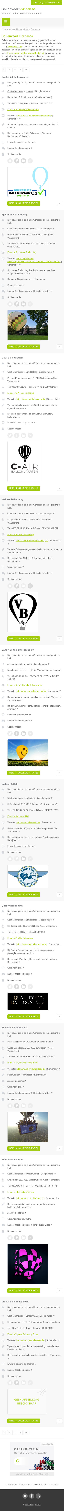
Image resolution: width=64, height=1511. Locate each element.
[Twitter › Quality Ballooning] (10, 986)
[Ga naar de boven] (59, 203)
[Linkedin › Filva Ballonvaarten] (23, 1237)
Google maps (43, 91)
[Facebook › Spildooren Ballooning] (16, 304)
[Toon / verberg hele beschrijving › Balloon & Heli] (34, 830)
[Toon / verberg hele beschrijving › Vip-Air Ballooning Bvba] (34, 1348)
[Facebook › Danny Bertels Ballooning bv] (16, 733)
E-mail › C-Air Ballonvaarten (20, 393)
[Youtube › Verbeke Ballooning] (30, 586)
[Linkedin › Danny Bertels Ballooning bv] (23, 733)
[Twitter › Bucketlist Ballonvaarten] (10, 160)
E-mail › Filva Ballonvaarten (20, 1192)
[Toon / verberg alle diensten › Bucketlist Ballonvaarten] (34, 135)
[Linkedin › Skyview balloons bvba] (23, 1105)
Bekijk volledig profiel (23, 203)
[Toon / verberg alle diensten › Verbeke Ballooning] (34, 560)
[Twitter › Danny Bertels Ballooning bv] (10, 733)
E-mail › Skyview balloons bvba (22, 1062)
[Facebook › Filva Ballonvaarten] (16, 1237)
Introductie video (43, 291)
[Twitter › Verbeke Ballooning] (10, 586)
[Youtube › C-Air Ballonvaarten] (30, 435)
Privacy (38, 1504)
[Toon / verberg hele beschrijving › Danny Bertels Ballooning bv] (34, 699)
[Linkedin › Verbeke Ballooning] (23, 586)
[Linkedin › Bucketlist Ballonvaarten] (23, 160)
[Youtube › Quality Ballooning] (30, 986)
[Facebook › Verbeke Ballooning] (16, 586)
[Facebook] (31, 1496)
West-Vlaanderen (15, 1041)
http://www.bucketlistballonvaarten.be (34, 115)
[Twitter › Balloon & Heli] (10, 858)
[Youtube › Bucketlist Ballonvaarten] (30, 160)
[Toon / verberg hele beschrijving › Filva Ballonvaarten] (34, 1205)
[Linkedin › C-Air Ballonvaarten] (23, 435)
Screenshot (14, 119)
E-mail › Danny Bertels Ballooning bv (24, 685)
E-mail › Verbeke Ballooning (20, 534)
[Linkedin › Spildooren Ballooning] (23, 304)
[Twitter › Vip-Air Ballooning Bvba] (10, 1382)
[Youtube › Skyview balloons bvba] (30, 1105)
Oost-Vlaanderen (15, 91)
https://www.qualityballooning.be (31, 944)
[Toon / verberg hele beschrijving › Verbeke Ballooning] (34, 551)
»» (26, 70)
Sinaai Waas (32, 1316)
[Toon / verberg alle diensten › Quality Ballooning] (34, 960)
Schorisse (30, 798)
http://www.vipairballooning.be (30, 1340)
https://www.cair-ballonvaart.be (30, 399)
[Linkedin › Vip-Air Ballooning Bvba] (23, 1382)
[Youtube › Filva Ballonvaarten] (30, 1237)
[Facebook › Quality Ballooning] (16, 986)
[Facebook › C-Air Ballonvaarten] (16, 435)
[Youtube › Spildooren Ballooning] (30, 304)
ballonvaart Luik (14, 46)
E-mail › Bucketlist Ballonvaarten (23, 109)
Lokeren (29, 91)
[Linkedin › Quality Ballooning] (23, 986)
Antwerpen (12, 664)
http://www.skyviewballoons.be (30, 1069)
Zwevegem (31, 1041)
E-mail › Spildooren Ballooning (21, 252)
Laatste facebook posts (19, 148)
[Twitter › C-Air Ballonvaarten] (10, 435)
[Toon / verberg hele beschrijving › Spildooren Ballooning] (34, 272)
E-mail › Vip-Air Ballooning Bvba (22, 1334)
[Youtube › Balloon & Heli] (30, 858)
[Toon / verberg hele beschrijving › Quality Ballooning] (34, 952)
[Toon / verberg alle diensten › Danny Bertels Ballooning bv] (34, 707)
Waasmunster (32, 1174)
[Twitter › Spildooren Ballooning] (10, 304)
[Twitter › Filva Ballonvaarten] (10, 1237)
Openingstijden (15, 285)
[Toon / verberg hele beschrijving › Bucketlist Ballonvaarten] (34, 126)
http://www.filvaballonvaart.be (30, 1198)
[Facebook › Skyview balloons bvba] (16, 1105)
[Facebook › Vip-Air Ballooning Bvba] (16, 1382)
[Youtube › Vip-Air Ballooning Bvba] (30, 1382)
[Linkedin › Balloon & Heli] (23, 858)
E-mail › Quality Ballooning (20, 938)
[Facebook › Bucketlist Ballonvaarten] (16, 160)
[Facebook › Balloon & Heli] (16, 858)
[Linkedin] (38, 1496)
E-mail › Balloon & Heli (18, 816)
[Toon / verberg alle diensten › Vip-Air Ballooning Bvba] (34, 1357)
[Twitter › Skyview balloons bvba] (10, 1105)
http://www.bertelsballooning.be (31, 691)
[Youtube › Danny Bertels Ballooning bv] (30, 733)
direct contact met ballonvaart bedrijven (25, 53)
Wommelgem (26, 664)
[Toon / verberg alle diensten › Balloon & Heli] (34, 839)
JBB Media (29, 1504)
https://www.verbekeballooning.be (32, 540)
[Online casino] (32, 1443)
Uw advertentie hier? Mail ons (32, 1474)
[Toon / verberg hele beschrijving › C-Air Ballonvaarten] (34, 406)
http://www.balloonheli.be (28, 822)
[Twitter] (25, 1496)
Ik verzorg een (47, 2)
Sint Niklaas (31, 228)
